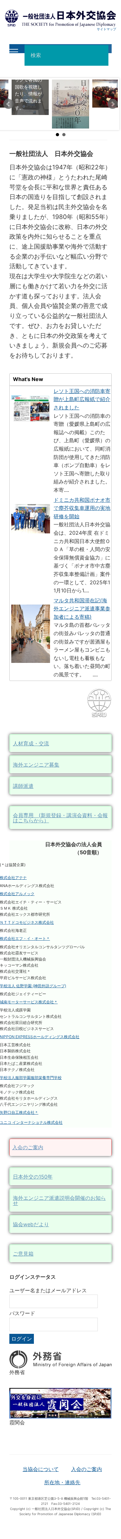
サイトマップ (106, 29)
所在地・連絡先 (62, 1482)
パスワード (22, 1313)
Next (112, 104)
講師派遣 (23, 786)
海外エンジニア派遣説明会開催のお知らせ (59, 1200)
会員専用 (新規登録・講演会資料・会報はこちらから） (60, 818)
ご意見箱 (23, 1253)
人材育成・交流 (31, 743)
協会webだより (31, 1224)
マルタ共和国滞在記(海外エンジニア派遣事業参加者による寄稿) (82, 608)
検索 (101, 55)
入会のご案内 (27, 1147)
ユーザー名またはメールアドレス (48, 1290)
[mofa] (60, 1358)
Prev (8, 104)
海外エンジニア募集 (36, 764)
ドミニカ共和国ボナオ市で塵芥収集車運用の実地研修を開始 (82, 508)
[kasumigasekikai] (60, 1403)
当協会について (41, 1469)
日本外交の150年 (33, 1176)
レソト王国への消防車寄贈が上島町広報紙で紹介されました (82, 399)
